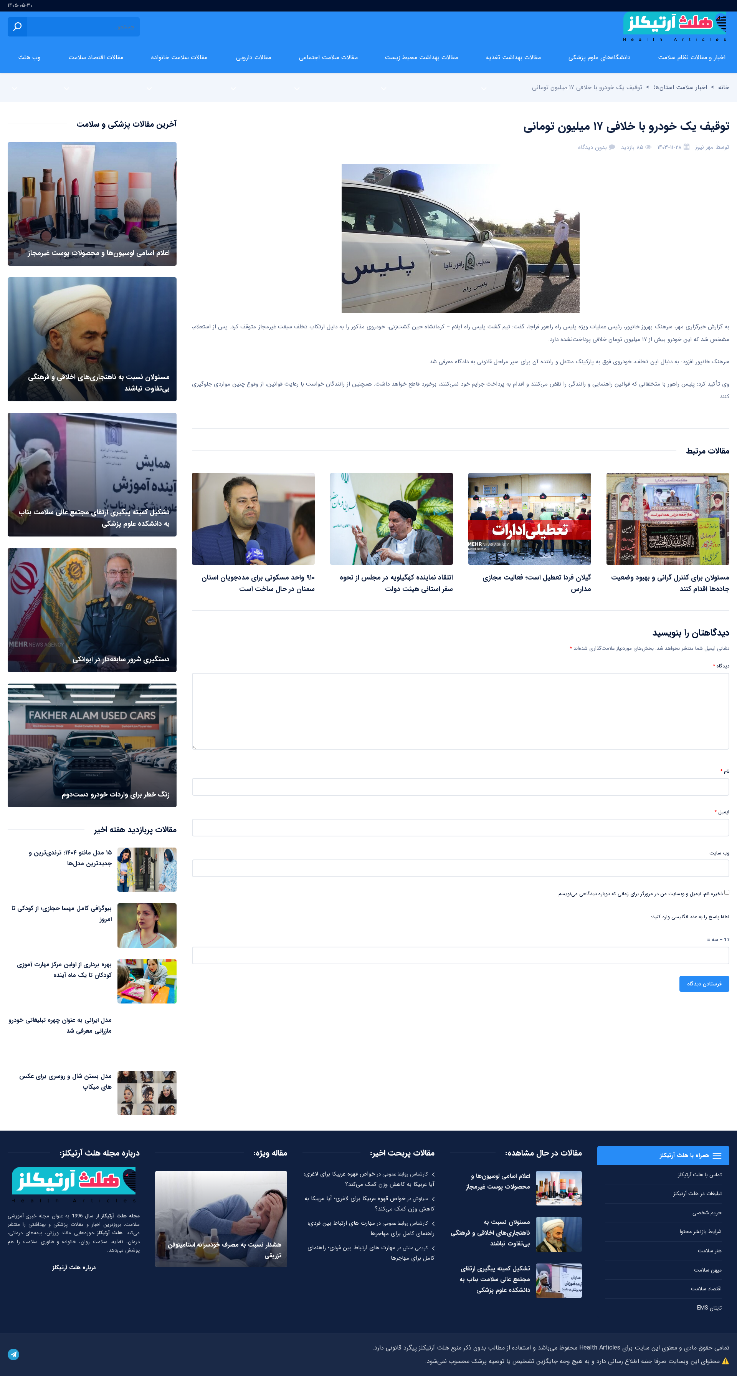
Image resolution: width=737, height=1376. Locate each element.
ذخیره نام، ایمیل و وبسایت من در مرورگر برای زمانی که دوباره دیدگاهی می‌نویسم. (640, 894)
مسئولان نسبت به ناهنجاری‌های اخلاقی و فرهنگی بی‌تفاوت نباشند (490, 1233)
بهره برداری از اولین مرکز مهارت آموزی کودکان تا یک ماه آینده (64, 970)
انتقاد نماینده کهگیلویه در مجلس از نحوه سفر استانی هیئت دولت (396, 583)
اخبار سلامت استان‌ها (680, 87)
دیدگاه (721, 666)
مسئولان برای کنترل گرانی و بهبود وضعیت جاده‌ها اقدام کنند (670, 583)
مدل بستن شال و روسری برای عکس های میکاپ (65, 1081)
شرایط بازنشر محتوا (701, 1231)
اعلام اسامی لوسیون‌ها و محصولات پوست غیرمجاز (498, 1181)
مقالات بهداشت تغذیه (513, 57)
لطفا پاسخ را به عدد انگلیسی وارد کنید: (690, 917)
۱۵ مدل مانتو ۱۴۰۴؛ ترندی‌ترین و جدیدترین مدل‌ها (70, 858)
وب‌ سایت (719, 853)
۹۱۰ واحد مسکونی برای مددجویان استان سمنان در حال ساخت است (258, 583)
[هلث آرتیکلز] (674, 27)
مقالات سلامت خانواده (179, 57)
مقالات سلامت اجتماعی (328, 57)
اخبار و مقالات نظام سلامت (691, 57)
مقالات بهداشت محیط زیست (421, 57)
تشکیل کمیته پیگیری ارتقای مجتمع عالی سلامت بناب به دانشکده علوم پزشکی (494, 1279)
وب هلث (29, 57)
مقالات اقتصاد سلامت (95, 57)
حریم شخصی (707, 1213)
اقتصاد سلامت (706, 1289)
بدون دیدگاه (592, 147)
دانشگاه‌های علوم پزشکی (599, 57)
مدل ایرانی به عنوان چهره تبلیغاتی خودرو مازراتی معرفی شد (60, 1025)
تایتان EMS (709, 1308)
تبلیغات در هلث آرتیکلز (697, 1193)
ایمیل (721, 812)
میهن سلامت (708, 1270)
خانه (723, 87)
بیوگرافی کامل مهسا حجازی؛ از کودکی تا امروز (62, 914)
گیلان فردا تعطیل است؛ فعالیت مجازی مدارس (537, 583)
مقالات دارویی (253, 57)
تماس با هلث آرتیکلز (700, 1175)
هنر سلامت (710, 1251)
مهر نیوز (704, 147)
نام (724, 771)
